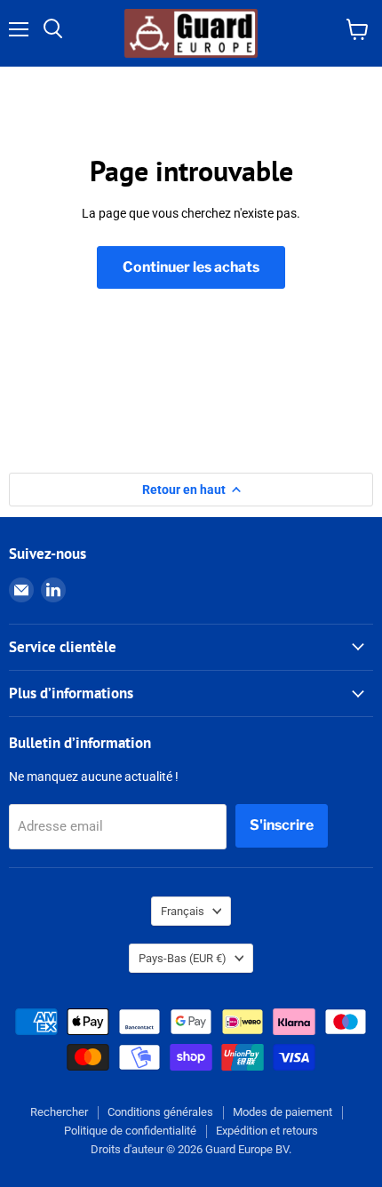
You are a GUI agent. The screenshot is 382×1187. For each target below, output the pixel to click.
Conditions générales (160, 1112)
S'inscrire (282, 825)
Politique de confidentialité (130, 1130)
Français (182, 911)
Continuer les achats (191, 267)
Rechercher (59, 1112)
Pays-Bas (183, 958)
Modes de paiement (282, 1112)
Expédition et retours (267, 1130)
